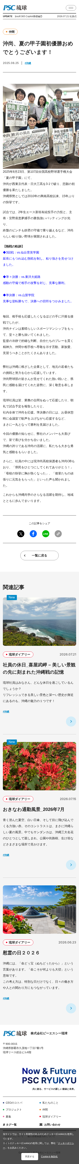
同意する (29, 1156)
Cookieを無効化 (49, 1156)
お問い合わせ (52, 1124)
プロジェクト (14, 1109)
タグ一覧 (11, 1124)
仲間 (45, 1109)
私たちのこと (50, 1102)
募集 (8, 1116)
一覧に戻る (39, 555)
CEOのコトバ (14, 1102)
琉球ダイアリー (51, 1116)
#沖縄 (28, 63)
